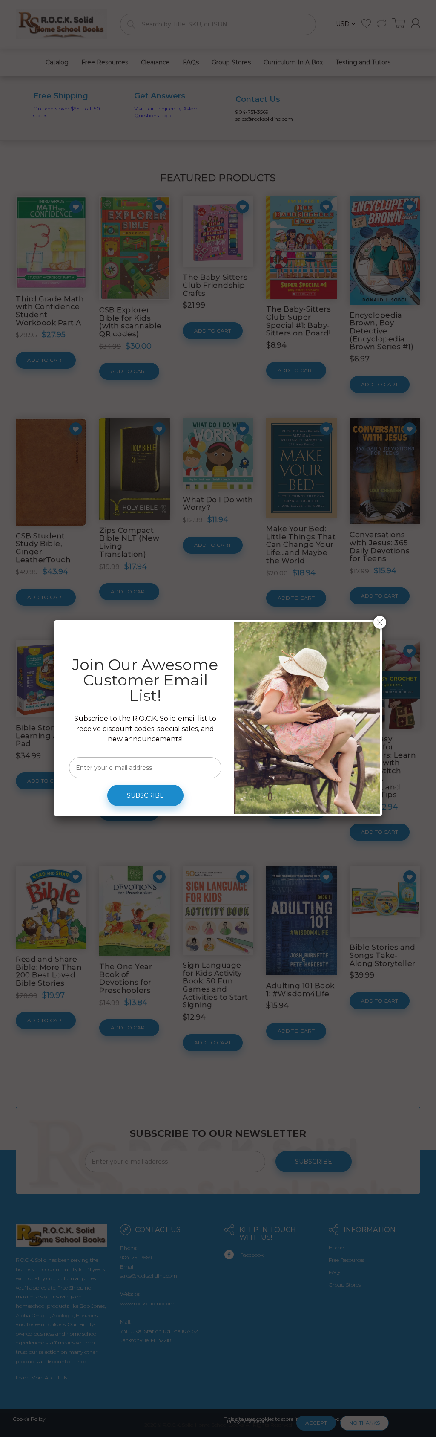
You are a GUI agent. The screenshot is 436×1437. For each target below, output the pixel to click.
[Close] (379, 622)
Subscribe (145, 795)
